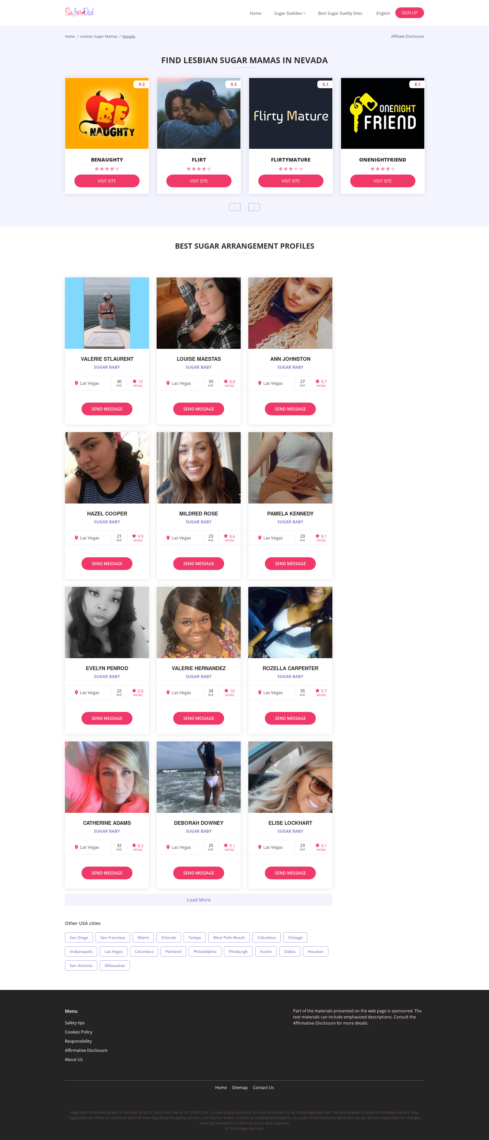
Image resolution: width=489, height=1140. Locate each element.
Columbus (266, 937)
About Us (74, 1059)
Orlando (168, 937)
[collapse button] (198, 900)
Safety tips (75, 1023)
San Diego (79, 937)
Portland (173, 951)
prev (235, 207)
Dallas (289, 951)
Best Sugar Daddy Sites (340, 13)
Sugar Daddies (288, 13)
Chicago (295, 937)
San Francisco (112, 937)
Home (256, 13)
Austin (266, 951)
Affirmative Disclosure (86, 1050)
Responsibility (78, 1041)
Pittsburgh (238, 951)
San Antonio (81, 965)
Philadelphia (205, 951)
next (254, 207)
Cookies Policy (78, 1032)
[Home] (91, 11)
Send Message (107, 409)
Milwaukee (115, 965)
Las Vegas (114, 951)
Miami (143, 937)
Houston (315, 951)
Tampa (194, 937)
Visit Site (107, 181)
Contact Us (263, 1087)
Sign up (410, 13)
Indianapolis (81, 951)
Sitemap (240, 1087)
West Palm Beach (229, 937)
